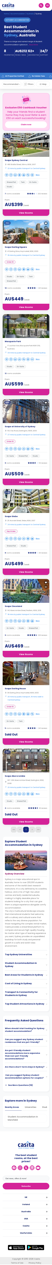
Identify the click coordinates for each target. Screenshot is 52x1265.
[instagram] (20, 1167)
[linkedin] (32, 1167)
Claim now (26, 124)
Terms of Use (17, 1263)
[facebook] (14, 1167)
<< (14, 829)
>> (38, 829)
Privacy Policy (35, 1263)
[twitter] (26, 1167)
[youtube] (38, 1167)
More (38, 175)
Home (6, 14)
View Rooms (26, 212)
